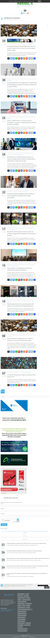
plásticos (19, 605)
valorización (20, 626)
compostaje (26, 595)
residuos (27, 607)
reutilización (28, 623)
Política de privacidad (16, 636)
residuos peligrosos (21, 619)
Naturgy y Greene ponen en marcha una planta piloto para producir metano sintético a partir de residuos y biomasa (28, 558)
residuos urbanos (21, 623)
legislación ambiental (22, 601)
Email (2, 503)
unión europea (27, 625)
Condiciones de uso (32, 636)
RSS (28, 13)
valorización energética (22, 630)
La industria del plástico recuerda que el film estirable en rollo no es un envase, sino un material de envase (26, 543)
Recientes (25, 532)
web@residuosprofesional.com (6, 610)
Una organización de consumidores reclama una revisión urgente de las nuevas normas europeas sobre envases (27, 566)
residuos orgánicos (21, 617)
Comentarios (25, 539)
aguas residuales (21, 593)
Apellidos (3, 513)
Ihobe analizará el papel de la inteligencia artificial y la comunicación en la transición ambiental (24, 550)
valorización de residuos (22, 628)
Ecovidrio (28, 597)
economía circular (21, 597)
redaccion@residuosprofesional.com (7, 609)
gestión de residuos (26, 599)
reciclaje (28, 605)
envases (19, 599)
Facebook (22, 13)
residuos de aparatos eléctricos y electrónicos (24, 609)
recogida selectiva (21, 607)
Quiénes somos (24, 636)
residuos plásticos (21, 621)
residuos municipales (22, 615)
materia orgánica (21, 603)
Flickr (26, 13)
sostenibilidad (20, 625)
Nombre (2, 508)
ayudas (27, 593)
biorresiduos (20, 595)
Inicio (5, 19)
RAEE (24, 605)
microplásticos (28, 603)
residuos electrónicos (22, 613)
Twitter (24, 13)
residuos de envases (22, 611)
